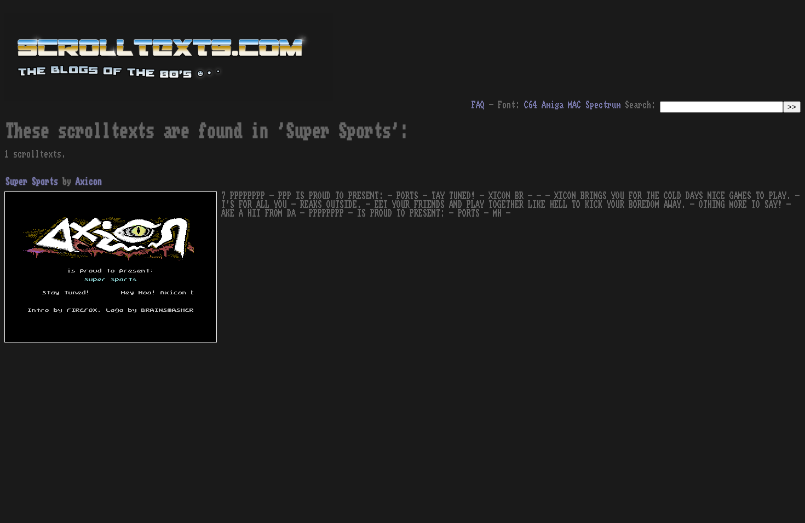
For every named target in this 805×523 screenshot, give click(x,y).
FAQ (478, 105)
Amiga (553, 105)
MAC (574, 105)
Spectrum (602, 105)
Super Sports (31, 181)
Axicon (89, 181)
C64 (530, 105)
